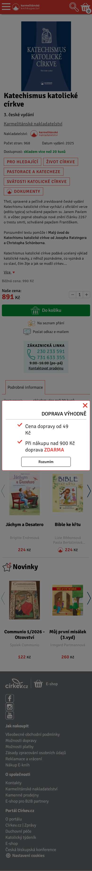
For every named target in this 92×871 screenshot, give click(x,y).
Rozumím (46, 461)
